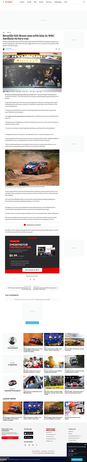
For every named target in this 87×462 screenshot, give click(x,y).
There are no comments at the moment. (32, 299)
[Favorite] (56, 49)
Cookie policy (44, 451)
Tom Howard (8, 48)
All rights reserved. (50, 453)
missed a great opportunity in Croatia (19, 116)
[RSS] (36, 445)
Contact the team (72, 440)
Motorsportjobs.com (50, 434)
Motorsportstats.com (51, 438)
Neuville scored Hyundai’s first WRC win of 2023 (19, 94)
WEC (35, 2)
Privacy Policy (51, 451)
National (41, 2)
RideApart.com (49, 441)
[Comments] (60, 49)
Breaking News (58, 2)
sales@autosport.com (73, 442)
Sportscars (49, 2)
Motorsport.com (49, 436)
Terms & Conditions (36, 451)
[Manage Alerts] (34, 279)
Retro (66, 2)
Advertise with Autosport (74, 438)
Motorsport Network (41, 453)
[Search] (83, 2)
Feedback (71, 431)
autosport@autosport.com (75, 435)
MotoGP (29, 2)
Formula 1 (22, 2)
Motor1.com (48, 432)
